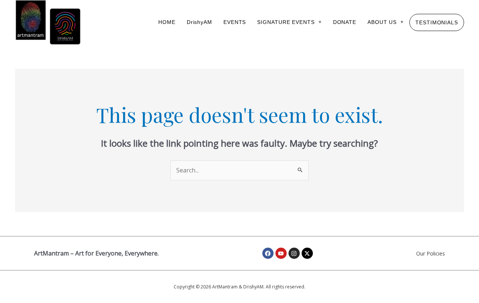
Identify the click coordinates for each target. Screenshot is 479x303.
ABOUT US (382, 22)
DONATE (344, 22)
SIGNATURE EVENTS (285, 22)
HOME (167, 22)
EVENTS (234, 22)
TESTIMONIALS (436, 22)
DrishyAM (199, 22)
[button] (289, 22)
